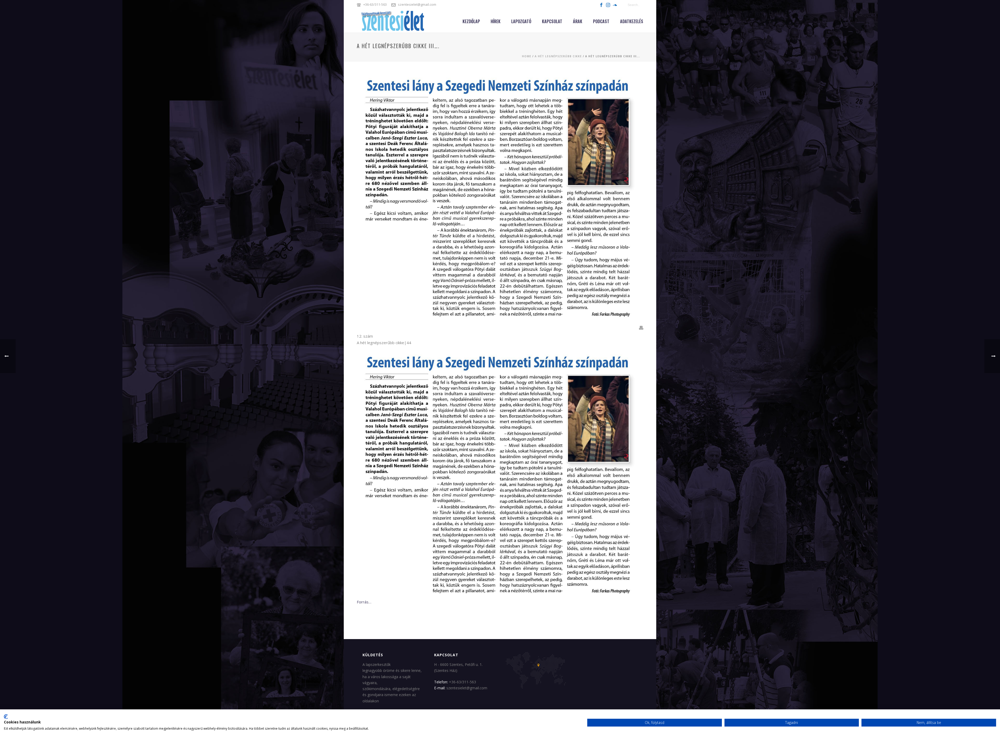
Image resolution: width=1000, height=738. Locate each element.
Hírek (496, 21)
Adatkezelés (631, 21)
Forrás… (364, 601)
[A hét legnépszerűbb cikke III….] (500, 196)
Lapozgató (521, 21)
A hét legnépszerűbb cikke (558, 56)
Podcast (601, 21)
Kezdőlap (471, 21)
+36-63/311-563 (375, 4)
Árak (577, 21)
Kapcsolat (552, 21)
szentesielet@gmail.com (417, 4)
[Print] (641, 327)
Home (526, 56)
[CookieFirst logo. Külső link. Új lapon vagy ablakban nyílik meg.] (6, 716)
